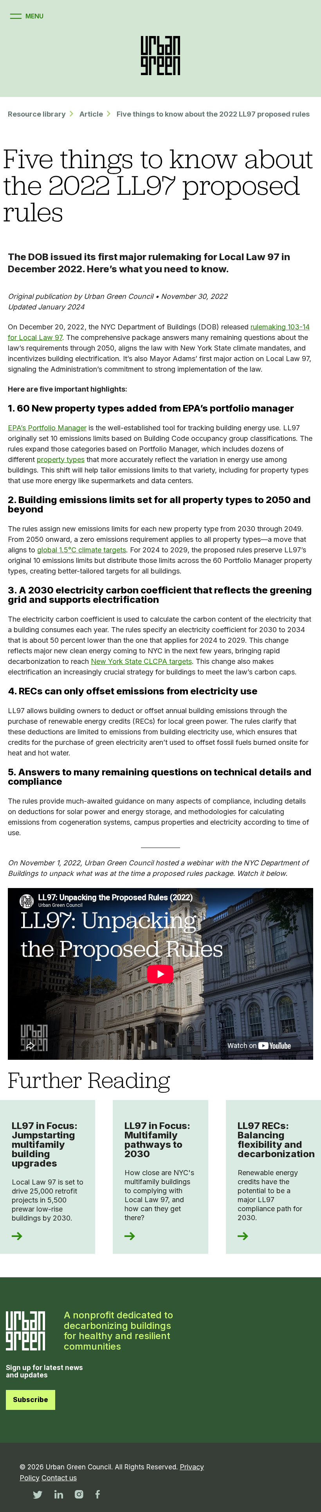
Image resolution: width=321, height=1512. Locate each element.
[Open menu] (25, 16)
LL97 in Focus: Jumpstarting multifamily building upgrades (45, 1144)
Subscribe (30, 1400)
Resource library (37, 114)
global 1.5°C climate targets (81, 550)
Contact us (59, 1478)
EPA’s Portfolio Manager (47, 428)
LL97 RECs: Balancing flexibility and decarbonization (276, 1140)
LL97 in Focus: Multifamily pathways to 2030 (157, 1140)
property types (61, 459)
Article (91, 114)
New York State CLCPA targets (141, 661)
